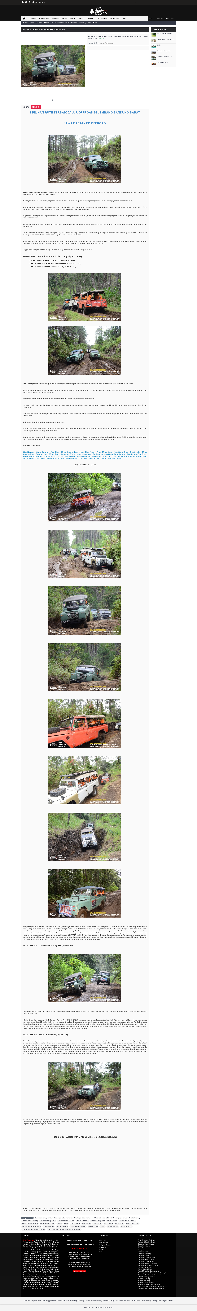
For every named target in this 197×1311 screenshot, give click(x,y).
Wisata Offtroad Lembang (37, 458)
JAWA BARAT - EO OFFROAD (85, 123)
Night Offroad (112, 456)
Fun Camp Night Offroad (126, 456)
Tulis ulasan (109, 43)
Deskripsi (26, 107)
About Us (102, 1240)
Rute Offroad (108, 1223)
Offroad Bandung (42, 452)
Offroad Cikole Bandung (87, 458)
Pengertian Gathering (164, 51)
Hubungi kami (103, 1243)
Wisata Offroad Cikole (104, 452)
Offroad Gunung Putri (98, 1221)
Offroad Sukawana (82, 1221)
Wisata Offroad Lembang (30, 1223)
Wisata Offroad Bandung (127, 1221)
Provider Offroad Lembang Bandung (33, 1229)
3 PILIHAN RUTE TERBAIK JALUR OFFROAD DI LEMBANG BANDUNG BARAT (85, 112)
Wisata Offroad (112, 1221)
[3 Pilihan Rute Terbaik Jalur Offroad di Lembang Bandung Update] (53, 66)
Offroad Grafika (135, 452)
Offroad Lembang (28, 452)
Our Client (102, 1247)
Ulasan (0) (35, 107)
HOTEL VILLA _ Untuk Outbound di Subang (165, 33)
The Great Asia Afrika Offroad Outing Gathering (109, 454)
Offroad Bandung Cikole (48, 1221)
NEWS (101, 1252)
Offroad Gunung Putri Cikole (136, 454)
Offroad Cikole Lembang (69, 452)
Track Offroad (97, 1223)
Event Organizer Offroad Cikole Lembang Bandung (64, 1229)
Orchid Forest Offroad (83, 454)
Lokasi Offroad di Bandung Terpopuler (108, 458)
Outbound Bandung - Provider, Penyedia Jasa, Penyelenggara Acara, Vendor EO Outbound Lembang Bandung (165, 57)
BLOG (101, 1249)
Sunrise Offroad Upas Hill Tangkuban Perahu (91, 456)
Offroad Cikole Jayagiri (87, 452)
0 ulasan (101, 43)
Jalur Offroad (86, 1223)
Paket (66, 1223)
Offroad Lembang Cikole (66, 1221)
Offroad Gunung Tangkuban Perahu (35, 456)
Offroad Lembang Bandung (56, 458)
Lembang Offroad (126, 1226)
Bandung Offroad (41, 454)
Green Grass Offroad (68, 454)
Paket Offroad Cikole (121, 452)
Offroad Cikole (54, 452)
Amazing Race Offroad (67, 456)
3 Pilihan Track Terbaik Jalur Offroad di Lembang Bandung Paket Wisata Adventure (165, 39)
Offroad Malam (54, 454)
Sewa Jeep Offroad (132, 1223)
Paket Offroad (75, 1223)
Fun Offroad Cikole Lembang (31, 1226)
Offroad (59, 1223)
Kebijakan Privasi (105, 1245)
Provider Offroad (71, 458)
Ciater (159, 45)
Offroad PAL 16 (53, 456)
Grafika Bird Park (162, 62)
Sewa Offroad (119, 1223)
